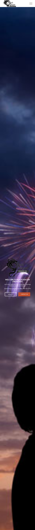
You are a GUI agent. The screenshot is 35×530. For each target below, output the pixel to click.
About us (10, 294)
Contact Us (24, 294)
